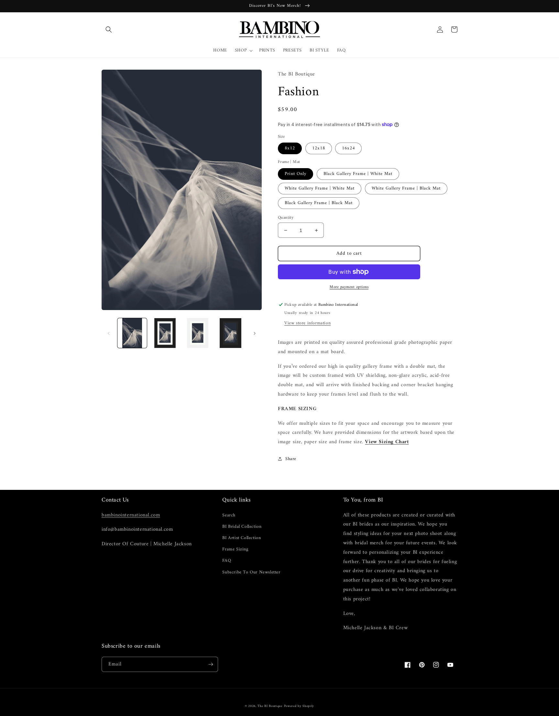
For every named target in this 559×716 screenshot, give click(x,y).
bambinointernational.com (131, 515)
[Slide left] (109, 333)
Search (229, 515)
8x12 (290, 148)
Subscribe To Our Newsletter (251, 572)
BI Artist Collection (241, 538)
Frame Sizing (235, 549)
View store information (307, 323)
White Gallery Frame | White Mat (320, 188)
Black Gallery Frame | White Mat (357, 174)
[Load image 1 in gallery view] (132, 333)
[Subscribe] (210, 664)
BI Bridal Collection (241, 527)
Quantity (285, 217)
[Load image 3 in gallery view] (198, 333)
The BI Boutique (270, 706)
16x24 (348, 148)
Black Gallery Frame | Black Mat (319, 203)
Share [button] (290, 459)
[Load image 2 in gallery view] (165, 333)
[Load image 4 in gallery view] (230, 333)
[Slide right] (254, 333)
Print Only (295, 174)
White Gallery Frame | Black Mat (406, 188)
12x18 (318, 148)
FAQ (226, 561)
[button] (109, 29)
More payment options (349, 287)
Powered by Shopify (299, 706)
